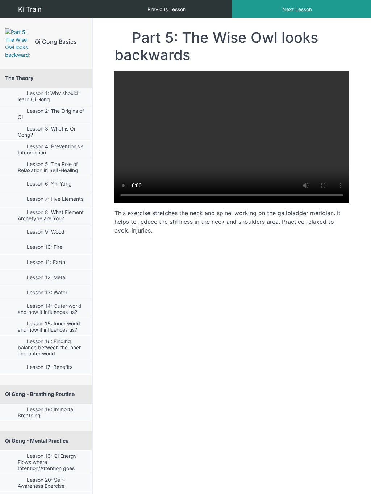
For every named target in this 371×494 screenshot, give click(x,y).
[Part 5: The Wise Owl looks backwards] (17, 43)
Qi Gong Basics (56, 41)
